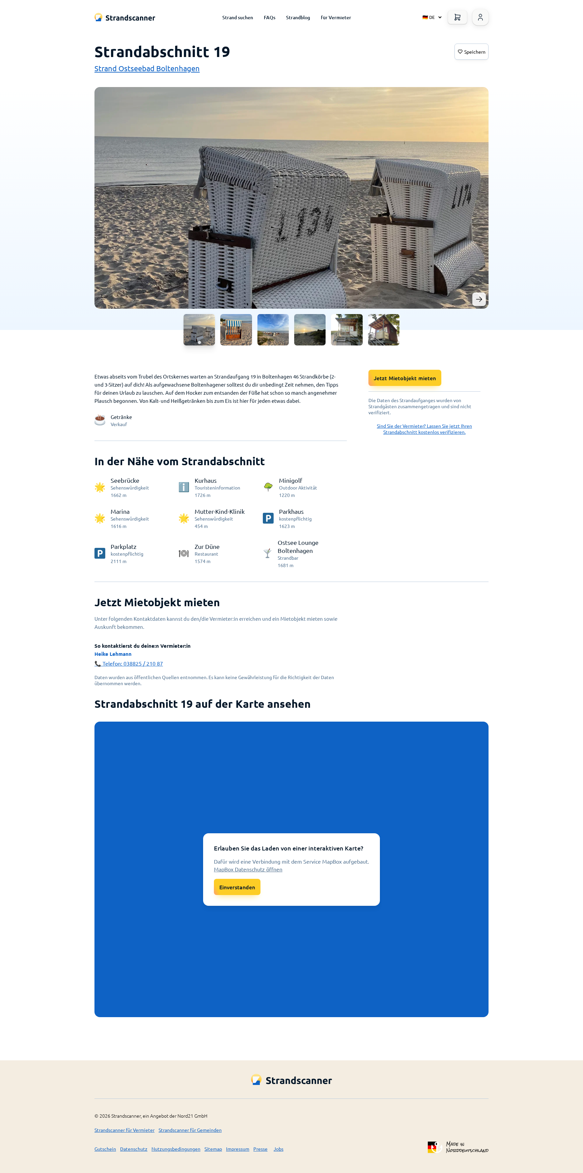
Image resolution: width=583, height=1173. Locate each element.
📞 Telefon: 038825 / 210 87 (128, 663)
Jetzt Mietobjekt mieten (405, 378)
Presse (260, 1149)
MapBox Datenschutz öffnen (248, 869)
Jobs (278, 1149)
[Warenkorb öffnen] (457, 17)
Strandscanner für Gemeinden (190, 1130)
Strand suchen (237, 17)
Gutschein (105, 1149)
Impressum (237, 1149)
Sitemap (213, 1149)
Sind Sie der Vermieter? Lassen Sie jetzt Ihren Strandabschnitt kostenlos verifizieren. (424, 429)
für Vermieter (336, 17)
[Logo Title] (124, 17)
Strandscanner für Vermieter (124, 1130)
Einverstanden (237, 887)
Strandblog (298, 17)
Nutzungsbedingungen (175, 1149)
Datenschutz (133, 1149)
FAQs (269, 17)
